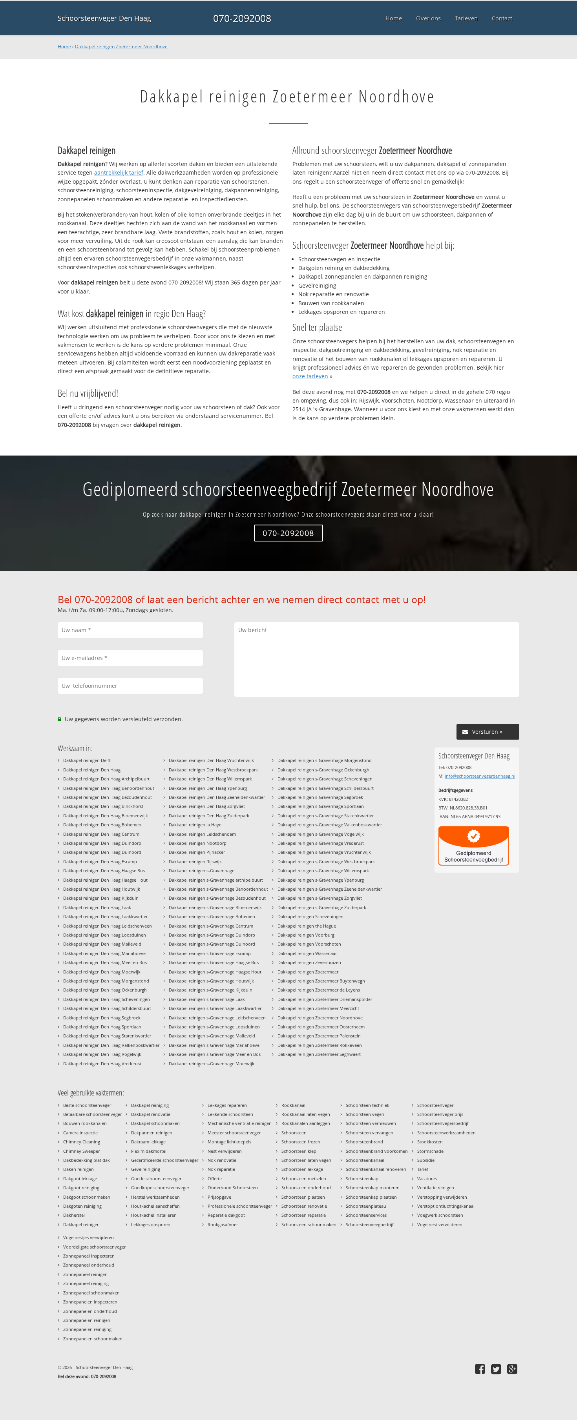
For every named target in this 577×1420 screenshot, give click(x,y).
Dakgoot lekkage (80, 1178)
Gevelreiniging (145, 1169)
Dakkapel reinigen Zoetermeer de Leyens (319, 990)
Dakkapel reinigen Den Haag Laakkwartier (105, 916)
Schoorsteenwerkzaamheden (446, 1133)
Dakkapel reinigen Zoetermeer (308, 972)
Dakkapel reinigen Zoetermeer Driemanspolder (325, 999)
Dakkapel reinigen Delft (87, 760)
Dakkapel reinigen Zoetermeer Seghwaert (319, 1054)
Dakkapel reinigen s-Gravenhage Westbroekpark (326, 861)
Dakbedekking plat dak (86, 1160)
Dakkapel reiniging (150, 1105)
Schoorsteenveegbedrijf (370, 1224)
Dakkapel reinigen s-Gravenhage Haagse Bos (214, 962)
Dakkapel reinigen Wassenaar (307, 953)
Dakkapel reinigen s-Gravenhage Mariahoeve (214, 1045)
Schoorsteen (294, 1133)
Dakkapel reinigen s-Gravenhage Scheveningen (325, 779)
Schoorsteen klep (298, 1151)
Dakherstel (74, 1215)
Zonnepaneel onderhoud (88, 1265)
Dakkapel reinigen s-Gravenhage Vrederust (321, 843)
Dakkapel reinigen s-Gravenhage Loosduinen (214, 1027)
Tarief (422, 1169)
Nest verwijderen (225, 1151)
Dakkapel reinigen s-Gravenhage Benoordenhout (218, 889)
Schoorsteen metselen (303, 1178)
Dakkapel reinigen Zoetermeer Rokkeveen (320, 1045)
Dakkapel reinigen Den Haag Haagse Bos (104, 870)
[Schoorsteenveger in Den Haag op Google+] (513, 1369)
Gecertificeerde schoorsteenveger (164, 1160)
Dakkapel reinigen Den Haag (92, 770)
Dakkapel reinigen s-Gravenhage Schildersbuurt (326, 788)
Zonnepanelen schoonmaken (92, 1339)
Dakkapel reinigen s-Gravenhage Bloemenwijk (215, 907)
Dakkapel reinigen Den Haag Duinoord (102, 852)
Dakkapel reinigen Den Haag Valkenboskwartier (111, 1045)
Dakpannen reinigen (151, 1133)
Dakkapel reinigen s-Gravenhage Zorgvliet (320, 898)
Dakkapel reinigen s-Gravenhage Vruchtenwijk (324, 852)
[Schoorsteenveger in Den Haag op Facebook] (481, 1369)
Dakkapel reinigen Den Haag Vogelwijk (102, 1054)
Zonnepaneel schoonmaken (91, 1293)
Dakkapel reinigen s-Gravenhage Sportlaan (321, 806)
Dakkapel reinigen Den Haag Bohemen (102, 825)
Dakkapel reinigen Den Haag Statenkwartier (107, 1036)
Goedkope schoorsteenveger (160, 1187)
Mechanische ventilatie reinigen (240, 1123)
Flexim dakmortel (148, 1151)
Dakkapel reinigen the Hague (307, 926)
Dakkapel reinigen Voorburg (306, 935)
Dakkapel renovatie (150, 1114)
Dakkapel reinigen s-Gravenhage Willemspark (323, 870)
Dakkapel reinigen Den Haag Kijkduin (101, 898)
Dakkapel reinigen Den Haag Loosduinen (104, 935)
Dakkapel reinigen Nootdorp (197, 843)
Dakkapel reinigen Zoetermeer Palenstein (319, 1036)
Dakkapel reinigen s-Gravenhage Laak (207, 999)
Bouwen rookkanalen (85, 1123)
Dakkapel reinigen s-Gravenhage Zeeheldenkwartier (330, 889)
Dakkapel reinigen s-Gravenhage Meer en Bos (215, 1054)
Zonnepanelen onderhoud (90, 1311)
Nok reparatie (221, 1169)
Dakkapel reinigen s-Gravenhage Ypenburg (321, 880)
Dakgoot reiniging (81, 1187)
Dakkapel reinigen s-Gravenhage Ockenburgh (323, 770)
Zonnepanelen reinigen (86, 1320)
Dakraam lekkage (148, 1142)
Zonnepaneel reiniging (86, 1283)
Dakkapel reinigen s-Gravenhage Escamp (210, 953)
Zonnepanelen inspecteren (90, 1302)
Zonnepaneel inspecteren (89, 1256)
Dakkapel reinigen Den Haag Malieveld (102, 944)
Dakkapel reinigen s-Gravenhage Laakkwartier (215, 1008)
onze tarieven (310, 376)
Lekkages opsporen (150, 1224)
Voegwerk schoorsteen (440, 1215)
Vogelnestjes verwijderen (88, 1237)
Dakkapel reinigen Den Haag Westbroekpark (213, 770)
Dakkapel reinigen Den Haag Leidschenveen (107, 926)
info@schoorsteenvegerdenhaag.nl (480, 776)
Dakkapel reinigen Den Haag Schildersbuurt (107, 1008)
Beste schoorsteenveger (87, 1105)
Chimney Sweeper (81, 1151)
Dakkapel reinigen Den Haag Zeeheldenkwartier (217, 797)
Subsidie (426, 1160)
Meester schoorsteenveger (234, 1133)
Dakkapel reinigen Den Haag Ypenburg (208, 788)
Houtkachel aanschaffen (155, 1206)
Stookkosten (430, 1142)
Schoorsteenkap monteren (373, 1187)
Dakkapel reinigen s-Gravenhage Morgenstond (325, 760)
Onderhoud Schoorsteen (233, 1187)
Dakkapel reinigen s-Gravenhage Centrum (211, 926)
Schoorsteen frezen (300, 1142)
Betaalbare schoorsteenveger (92, 1114)
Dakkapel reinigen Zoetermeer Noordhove (121, 46)
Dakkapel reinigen (81, 1224)
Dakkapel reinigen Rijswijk (195, 861)
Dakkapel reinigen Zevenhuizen (309, 962)
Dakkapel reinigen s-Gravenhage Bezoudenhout (217, 898)
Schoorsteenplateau (366, 1206)
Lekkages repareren (227, 1105)
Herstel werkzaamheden (155, 1197)
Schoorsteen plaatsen (303, 1197)
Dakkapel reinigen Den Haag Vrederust (102, 1063)
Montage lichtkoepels (229, 1142)
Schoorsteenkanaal (365, 1160)
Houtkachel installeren (154, 1215)
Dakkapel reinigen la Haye (195, 825)
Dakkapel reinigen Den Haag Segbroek (102, 1018)
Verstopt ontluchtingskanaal (446, 1206)
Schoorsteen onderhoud (306, 1187)
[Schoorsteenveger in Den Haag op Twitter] (497, 1369)
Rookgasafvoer (223, 1224)
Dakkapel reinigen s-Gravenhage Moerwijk (211, 1063)
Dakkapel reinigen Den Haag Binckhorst (103, 806)
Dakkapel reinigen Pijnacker (197, 852)
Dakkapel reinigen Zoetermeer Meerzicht (318, 1008)
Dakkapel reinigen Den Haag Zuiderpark (209, 815)
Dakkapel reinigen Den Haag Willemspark (210, 779)
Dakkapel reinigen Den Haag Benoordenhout (108, 788)
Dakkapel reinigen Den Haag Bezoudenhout (107, 797)
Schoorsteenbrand (364, 1142)
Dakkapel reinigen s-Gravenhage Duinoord (212, 944)
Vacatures (427, 1178)
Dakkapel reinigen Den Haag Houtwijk (101, 889)
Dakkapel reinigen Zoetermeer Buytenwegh (321, 981)
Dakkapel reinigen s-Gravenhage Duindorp (212, 935)
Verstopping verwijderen (442, 1197)
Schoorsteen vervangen (369, 1133)
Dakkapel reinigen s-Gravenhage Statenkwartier (326, 815)
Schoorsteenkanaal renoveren (376, 1169)
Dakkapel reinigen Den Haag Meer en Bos (105, 962)
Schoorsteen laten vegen (306, 1160)
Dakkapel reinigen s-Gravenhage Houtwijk (211, 981)
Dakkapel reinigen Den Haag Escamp (100, 861)
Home (64, 46)
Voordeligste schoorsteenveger (94, 1247)
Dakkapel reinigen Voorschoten (309, 944)
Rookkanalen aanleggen (305, 1123)
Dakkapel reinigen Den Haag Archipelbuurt (106, 779)
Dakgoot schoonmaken (86, 1197)
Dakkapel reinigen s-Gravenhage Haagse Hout (215, 972)
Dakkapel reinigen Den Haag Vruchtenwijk (211, 760)
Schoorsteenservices (366, 1215)
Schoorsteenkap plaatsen (371, 1197)
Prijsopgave (219, 1197)
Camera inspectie (80, 1133)
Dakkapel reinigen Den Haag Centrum (101, 834)
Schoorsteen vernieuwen (371, 1123)
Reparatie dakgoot (226, 1215)
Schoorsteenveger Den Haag (104, 18)
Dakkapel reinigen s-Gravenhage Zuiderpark (322, 907)
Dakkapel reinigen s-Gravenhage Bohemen (212, 916)
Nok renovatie (222, 1160)
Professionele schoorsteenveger (240, 1206)
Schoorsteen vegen (365, 1114)
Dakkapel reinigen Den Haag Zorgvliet (207, 806)
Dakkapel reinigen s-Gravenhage (201, 870)
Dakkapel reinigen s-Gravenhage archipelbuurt (216, 880)
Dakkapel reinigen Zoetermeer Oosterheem (321, 1027)
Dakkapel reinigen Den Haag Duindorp (102, 843)
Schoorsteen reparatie (303, 1215)
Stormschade (430, 1151)
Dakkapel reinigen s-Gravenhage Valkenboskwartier (330, 825)
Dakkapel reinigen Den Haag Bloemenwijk (105, 815)
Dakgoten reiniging (82, 1206)
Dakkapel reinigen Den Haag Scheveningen (106, 999)
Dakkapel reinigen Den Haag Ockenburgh (105, 990)
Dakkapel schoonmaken (155, 1123)
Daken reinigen (78, 1169)
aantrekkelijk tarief (118, 172)
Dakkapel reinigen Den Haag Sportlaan (102, 1027)
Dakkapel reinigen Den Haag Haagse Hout (105, 880)
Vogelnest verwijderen (439, 1224)
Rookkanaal (293, 1105)
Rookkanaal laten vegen (305, 1114)
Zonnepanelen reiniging (87, 1329)
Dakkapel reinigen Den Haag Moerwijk (102, 972)
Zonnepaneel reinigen (85, 1274)
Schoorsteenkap (362, 1178)
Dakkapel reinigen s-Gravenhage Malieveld (212, 1036)
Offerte (215, 1178)
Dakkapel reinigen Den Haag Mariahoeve (104, 953)
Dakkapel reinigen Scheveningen (310, 916)
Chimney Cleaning (81, 1142)
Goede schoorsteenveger (156, 1178)
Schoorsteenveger (435, 1105)
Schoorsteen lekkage (302, 1169)
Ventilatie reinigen (435, 1187)
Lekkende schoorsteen (230, 1114)
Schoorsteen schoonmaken (308, 1224)
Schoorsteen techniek (367, 1105)
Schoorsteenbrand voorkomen (377, 1151)
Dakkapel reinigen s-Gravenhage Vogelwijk (321, 834)
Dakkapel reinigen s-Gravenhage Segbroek (320, 797)
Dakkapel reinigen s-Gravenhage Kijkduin (210, 990)
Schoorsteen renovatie (304, 1206)
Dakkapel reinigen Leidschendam (202, 834)
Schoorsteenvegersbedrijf (443, 1123)
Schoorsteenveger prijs (440, 1114)
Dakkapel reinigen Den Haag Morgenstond (106, 981)
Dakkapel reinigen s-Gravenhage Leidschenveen (217, 1018)
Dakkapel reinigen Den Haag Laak (97, 907)
